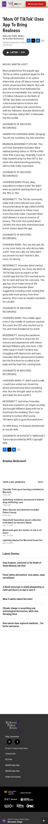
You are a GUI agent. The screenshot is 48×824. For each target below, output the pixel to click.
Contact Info (10, 754)
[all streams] (44, 820)
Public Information (13, 777)
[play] (4, 820)
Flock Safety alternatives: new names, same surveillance (24, 576)
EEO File (8, 760)
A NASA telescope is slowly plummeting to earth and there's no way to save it (23, 588)
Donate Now (37, 4)
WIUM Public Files (12, 765)
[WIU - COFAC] (10, 793)
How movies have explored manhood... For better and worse (23, 625)
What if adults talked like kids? (18, 599)
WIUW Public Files (12, 771)
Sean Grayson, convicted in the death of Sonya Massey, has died (22, 564)
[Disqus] (24, 677)
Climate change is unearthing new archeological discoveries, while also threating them (20, 611)
